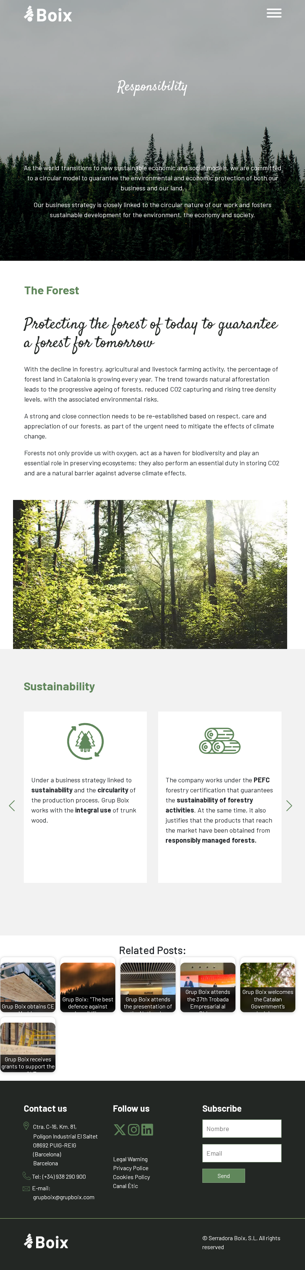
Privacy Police (130, 1167)
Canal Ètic (125, 1185)
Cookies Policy (131, 1176)
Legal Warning (130, 1158)
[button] (14, 808)
